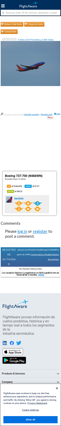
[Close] (57, 388)
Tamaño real (46, 114)
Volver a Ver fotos (13, 24)
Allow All (30, 419)
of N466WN (15, 186)
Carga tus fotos (35, 24)
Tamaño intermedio (13, 114)
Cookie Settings (30, 410)
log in (22, 231)
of (32, 186)
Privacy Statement (37, 403)
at (15, 191)
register (40, 231)
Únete (41, 275)
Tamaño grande (31, 114)
